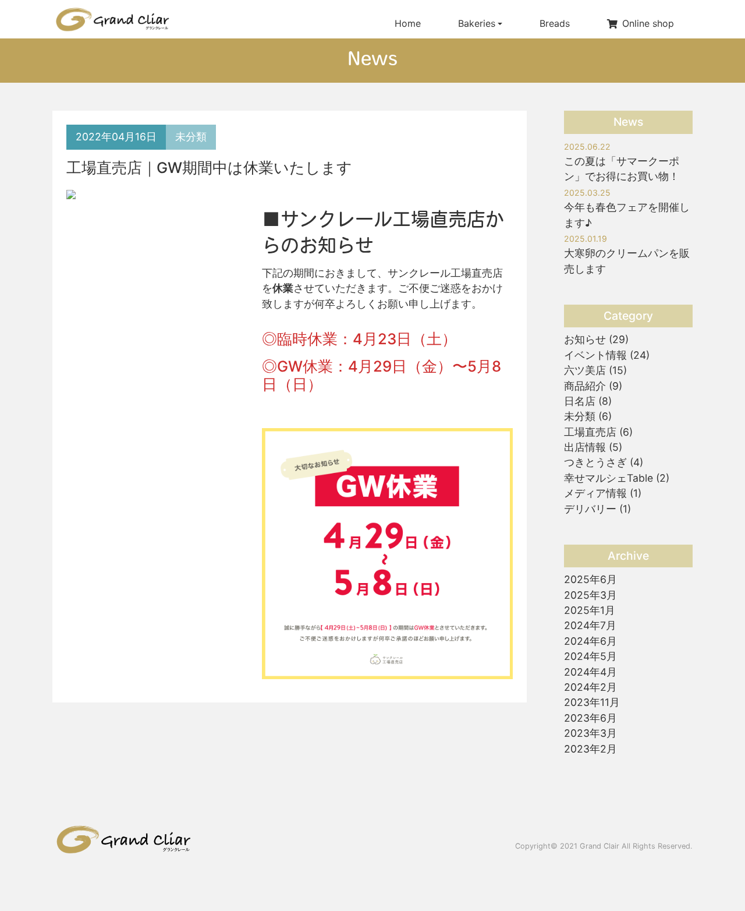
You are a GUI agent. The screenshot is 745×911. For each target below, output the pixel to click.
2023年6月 (590, 718)
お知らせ (585, 339)
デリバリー (590, 509)
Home (408, 23)
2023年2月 (590, 749)
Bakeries (476, 23)
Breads (555, 23)
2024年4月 (590, 672)
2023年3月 (590, 733)
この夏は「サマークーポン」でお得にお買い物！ (621, 162)
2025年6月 (590, 579)
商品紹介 (585, 386)
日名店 (579, 401)
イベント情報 (595, 355)
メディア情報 (595, 493)
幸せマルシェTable (608, 478)
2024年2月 (590, 687)
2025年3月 (590, 595)
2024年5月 (590, 656)
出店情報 (585, 447)
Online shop (648, 23)
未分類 (191, 136)
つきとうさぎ (595, 462)
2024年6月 (590, 641)
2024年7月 (590, 625)
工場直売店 (590, 432)
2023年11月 (592, 702)
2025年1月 (589, 610)
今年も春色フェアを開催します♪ (627, 208)
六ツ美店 (585, 370)
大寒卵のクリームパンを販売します (627, 254)
